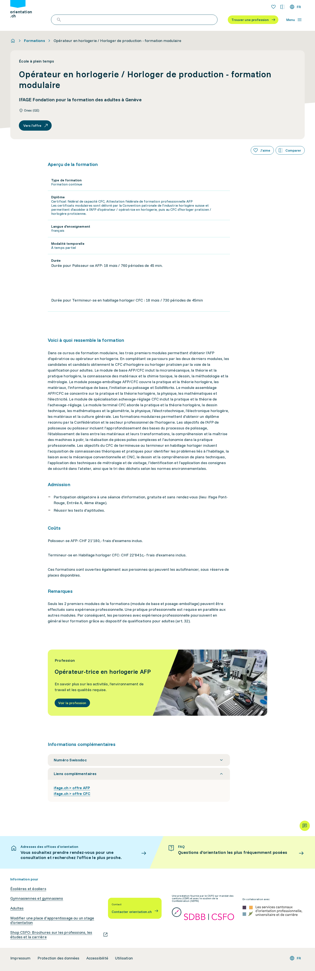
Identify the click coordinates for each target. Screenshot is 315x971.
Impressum (20, 958)
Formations (34, 41)
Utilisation (124, 958)
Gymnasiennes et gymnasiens (36, 898)
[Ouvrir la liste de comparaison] (282, 7)
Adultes (17, 908)
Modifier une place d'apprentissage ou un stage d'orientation (52, 920)
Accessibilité (97, 958)
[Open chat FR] (305, 826)
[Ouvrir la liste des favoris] (273, 7)
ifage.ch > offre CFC (72, 793)
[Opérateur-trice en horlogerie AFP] (157, 683)
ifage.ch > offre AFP (72, 787)
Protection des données (59, 958)
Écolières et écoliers (28, 888)
